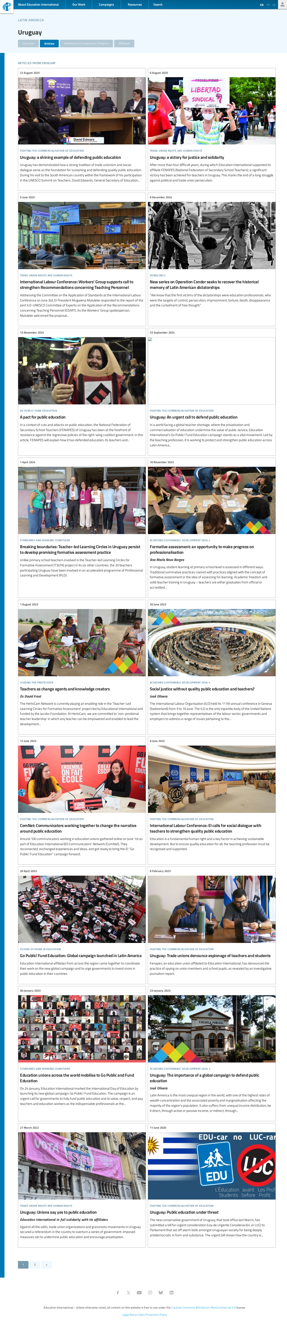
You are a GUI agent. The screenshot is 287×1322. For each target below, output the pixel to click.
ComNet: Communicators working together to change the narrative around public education (82, 798)
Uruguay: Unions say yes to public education (82, 1182)
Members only (282, 4)
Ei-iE (6, 7)
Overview (28, 43)
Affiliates (124, 43)
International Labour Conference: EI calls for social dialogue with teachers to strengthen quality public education (212, 795)
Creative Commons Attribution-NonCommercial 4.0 (203, 1307)
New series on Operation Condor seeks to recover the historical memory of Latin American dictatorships (212, 251)
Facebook (117, 1292)
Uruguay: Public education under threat (212, 1181)
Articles (49, 43)
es (274, 5)
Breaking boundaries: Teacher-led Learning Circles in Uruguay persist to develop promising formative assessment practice (82, 519)
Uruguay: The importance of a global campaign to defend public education (212, 1050)
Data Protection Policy (153, 1315)
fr (268, 5)
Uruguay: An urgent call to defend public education (212, 389)
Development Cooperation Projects (86, 43)
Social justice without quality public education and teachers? (212, 662)
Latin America (31, 19)
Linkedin (171, 1292)
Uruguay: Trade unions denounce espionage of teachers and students (212, 922)
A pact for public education (82, 386)
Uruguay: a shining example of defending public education (82, 126)
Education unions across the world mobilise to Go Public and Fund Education (82, 1047)
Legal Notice (130, 1315)
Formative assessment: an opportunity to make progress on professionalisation (212, 525)
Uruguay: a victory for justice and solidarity (212, 126)
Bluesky (160, 1292)
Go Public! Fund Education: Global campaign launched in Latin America (82, 922)
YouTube (139, 1292)
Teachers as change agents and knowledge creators (82, 664)
